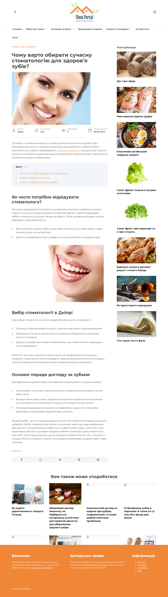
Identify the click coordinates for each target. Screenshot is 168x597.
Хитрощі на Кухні (61, 29)
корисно (17, 451)
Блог (15, 37)
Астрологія (142, 29)
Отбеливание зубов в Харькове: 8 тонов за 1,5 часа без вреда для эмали (139, 513)
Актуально (142, 568)
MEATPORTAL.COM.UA (95, 565)
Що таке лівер (126, 81)
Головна (17, 29)
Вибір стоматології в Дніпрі (35, 178)
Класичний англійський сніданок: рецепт (132, 153)
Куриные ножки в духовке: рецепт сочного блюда (134, 269)
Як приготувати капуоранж (134, 305)
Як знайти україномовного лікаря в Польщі (27, 511)
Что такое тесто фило (131, 340)
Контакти (142, 565)
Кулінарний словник (90, 29)
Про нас (141, 562)
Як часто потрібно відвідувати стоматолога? (44, 173)
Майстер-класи (35, 29)
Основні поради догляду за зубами (39, 182)
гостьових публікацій (42, 568)
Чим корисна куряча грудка (134, 116)
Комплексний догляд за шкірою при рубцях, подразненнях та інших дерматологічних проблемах (102, 514)
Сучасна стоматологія (68, 150)
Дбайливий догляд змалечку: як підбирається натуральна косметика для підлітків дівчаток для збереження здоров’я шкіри (64, 518)
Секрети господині (117, 29)
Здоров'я (31, 47)
